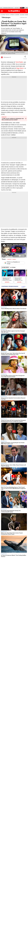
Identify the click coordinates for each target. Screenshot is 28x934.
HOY (1, 7)
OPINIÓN (12, 14)
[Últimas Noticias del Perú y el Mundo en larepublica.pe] (14, 11)
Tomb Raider (19, 62)
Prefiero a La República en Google (13, 263)
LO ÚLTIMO (2, 14)
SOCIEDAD (22, 14)
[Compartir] (25, 56)
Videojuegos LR (7, 57)
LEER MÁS (7, 282)
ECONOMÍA (16, 14)
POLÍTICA (8, 14)
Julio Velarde (17, 7)
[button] (2, 11)
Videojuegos (6, 17)
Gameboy (14, 259)
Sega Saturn (20, 68)
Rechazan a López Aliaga (8, 7)
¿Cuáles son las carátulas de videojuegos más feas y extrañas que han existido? (13, 119)
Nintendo (9, 259)
